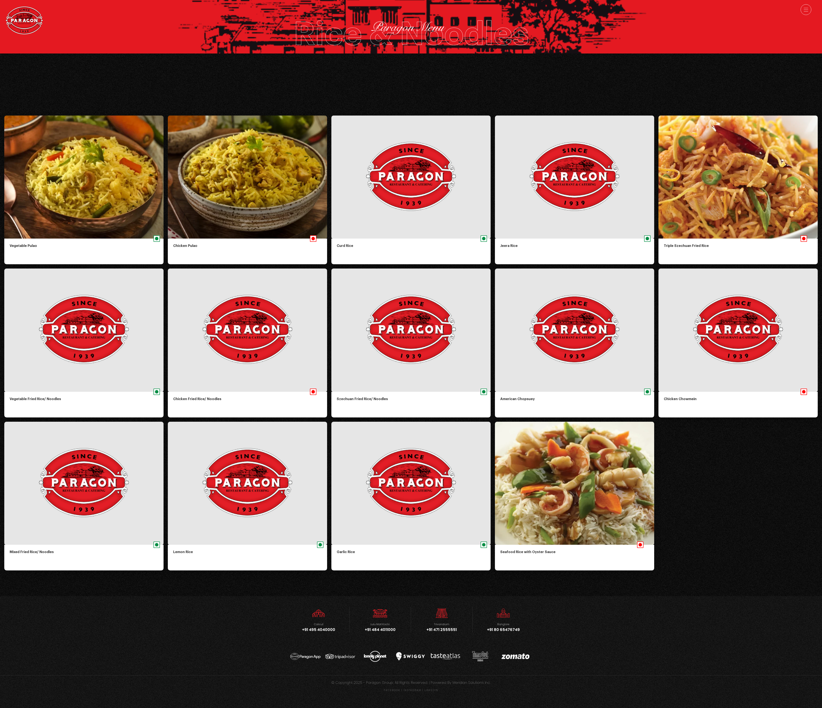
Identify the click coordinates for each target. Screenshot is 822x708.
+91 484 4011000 (380, 629)
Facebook (392, 690)
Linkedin (431, 690)
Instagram (412, 690)
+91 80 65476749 (503, 629)
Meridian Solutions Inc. (472, 682)
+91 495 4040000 (318, 629)
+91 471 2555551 (441, 629)
